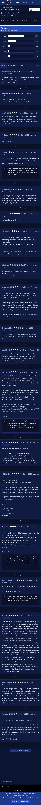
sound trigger (5, 15)
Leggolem (5, 287)
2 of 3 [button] (20, 750)
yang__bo (5, 214)
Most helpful (12, 65)
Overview (4, 20)
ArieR (4, 113)
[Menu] (3, 2)
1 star (5, 56)
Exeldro (5, 13)
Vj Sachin (5, 527)
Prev (14, 750)
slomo (33, 13)
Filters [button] (36, 65)
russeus (4, 152)
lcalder (4, 372)
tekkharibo (6, 474)
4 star (5, 41)
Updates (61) (15, 20)
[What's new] (32, 2)
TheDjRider (6, 231)
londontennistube (8, 580)
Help (31, 791)
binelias (5, 93)
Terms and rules (14, 791)
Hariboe (5, 714)
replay (28, 13)
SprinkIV (5, 135)
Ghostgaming (7, 682)
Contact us (5, 791)
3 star (5, 46)
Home (36, 791)
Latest (3, 65)
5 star (5, 36)
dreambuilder (7, 328)
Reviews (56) (26, 20)
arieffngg (5, 265)
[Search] (37, 2)
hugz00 (4, 350)
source (13, 15)
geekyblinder (7, 189)
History (36, 20)
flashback (22, 13)
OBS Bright (6, 787)
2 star (5, 51)
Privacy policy (24, 791)
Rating (22, 65)
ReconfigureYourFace (10, 71)
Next (26, 750)
